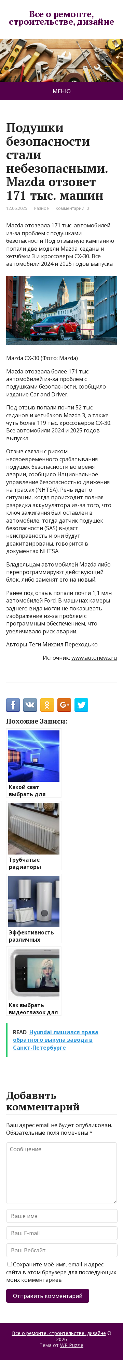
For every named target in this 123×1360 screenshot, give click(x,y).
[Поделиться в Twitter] (81, 705)
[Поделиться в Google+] (64, 705)
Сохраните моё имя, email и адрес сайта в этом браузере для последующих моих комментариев (61, 1272)
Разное (41, 208)
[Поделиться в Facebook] (13, 705)
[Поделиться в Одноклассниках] (47, 705)
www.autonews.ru (94, 657)
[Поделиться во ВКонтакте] (30, 705)
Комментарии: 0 (72, 208)
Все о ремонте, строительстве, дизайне (61, 17)
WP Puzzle (71, 1345)
